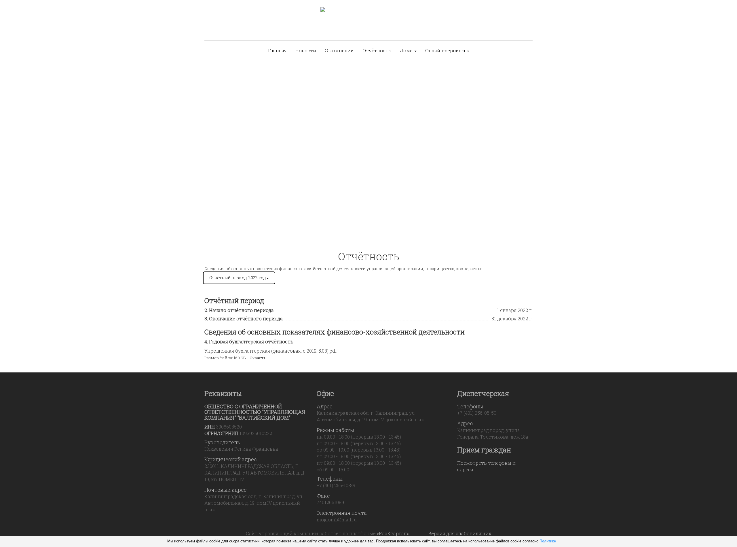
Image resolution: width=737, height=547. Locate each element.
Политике (548, 541)
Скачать (258, 357)
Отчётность (376, 50)
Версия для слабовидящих (459, 533)
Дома (407, 50)
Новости (305, 50)
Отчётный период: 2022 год (238, 277)
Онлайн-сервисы (445, 50)
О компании (339, 50)
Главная (277, 50)
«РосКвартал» (393, 533)
